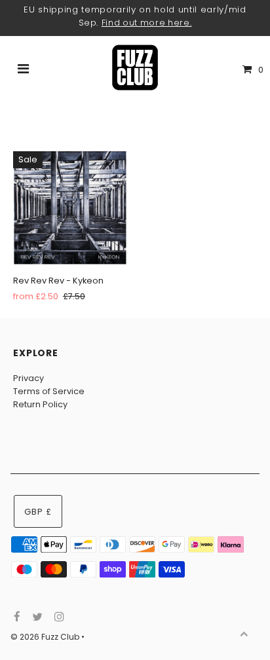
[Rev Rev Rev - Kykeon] (69, 208)
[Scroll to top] (244, 634)
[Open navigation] (23, 70)
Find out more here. (147, 22)
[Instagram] (57, 617)
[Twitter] (36, 617)
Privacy (28, 378)
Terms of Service (49, 391)
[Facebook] (15, 617)
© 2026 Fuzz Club (45, 636)
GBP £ (38, 511)
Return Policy (40, 404)
